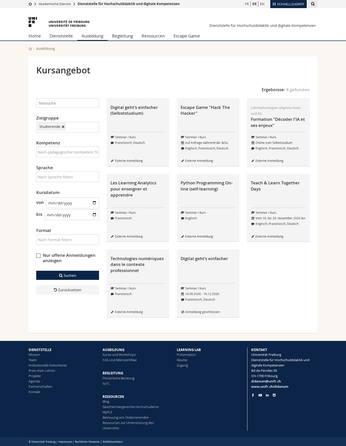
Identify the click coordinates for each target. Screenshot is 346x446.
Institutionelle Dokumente (48, 365)
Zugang (182, 365)
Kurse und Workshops (119, 354)
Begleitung (122, 36)
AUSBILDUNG (113, 349)
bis (39, 214)
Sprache (44, 167)
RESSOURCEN (113, 396)
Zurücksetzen (69, 289)
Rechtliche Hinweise (87, 441)
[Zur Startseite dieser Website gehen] (30, 48)
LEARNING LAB (189, 349)
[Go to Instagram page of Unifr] (274, 395)
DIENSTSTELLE (40, 349)
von (40, 202)
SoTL (106, 383)
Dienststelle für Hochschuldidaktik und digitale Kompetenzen (129, 4)
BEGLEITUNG (113, 373)
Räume (182, 360)
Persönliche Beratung (118, 378)
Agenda (34, 381)
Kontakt (34, 392)
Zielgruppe (47, 118)
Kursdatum (48, 192)
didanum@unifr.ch (266, 381)
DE (254, 4)
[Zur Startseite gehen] (30, 4)
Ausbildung (92, 36)
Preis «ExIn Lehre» (42, 370)
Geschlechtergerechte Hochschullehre (131, 406)
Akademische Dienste (55, 4)
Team (32, 360)
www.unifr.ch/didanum (269, 386)
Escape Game (187, 36)
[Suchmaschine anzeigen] (313, 4)
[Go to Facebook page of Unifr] (253, 395)
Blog (106, 401)
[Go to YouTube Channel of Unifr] (260, 395)
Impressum (65, 441)
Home (35, 36)
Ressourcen (153, 36)
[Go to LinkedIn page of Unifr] (267, 395)
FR (247, 4)
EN (262, 4)
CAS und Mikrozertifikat (120, 360)
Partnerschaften (40, 386)
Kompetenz (48, 142)
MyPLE (107, 412)
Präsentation (186, 354)
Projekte (35, 376)
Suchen (69, 275)
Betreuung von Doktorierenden (126, 417)
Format (43, 230)
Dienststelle (61, 36)
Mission (34, 354)
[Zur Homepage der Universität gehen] (59, 22)
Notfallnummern (113, 441)
